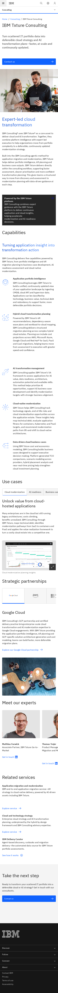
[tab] (13, 596)
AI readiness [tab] (35, 492)
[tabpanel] (29, 536)
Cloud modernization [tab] (15, 492)
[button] (48, 3)
